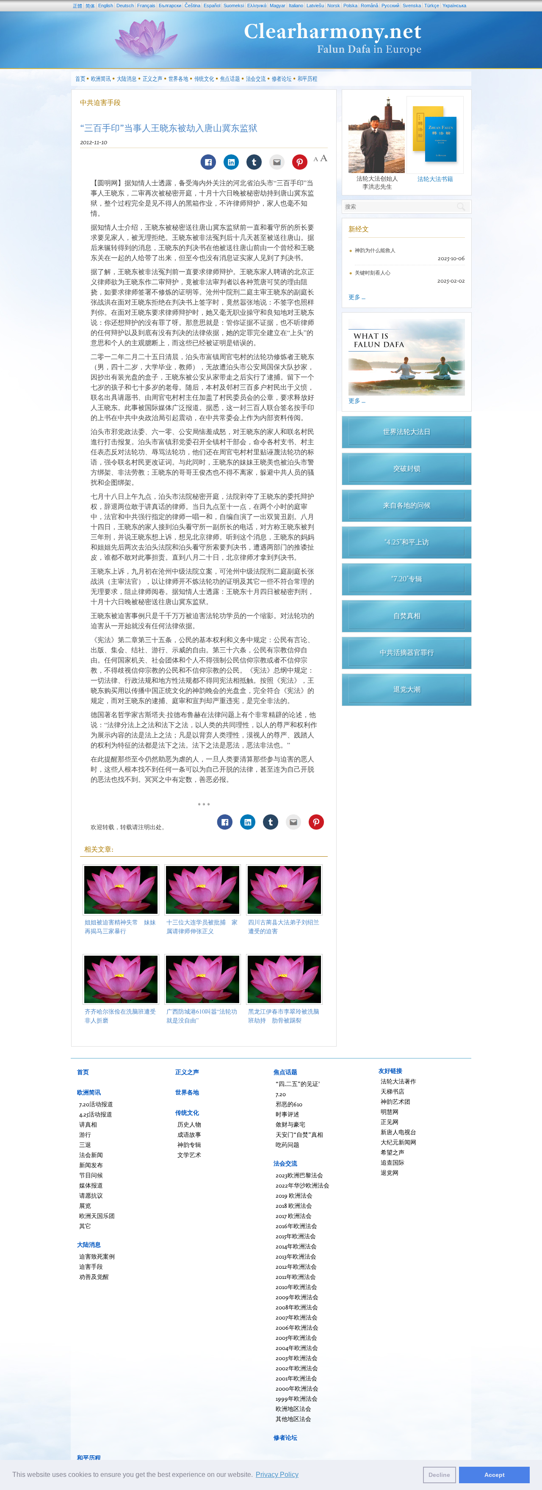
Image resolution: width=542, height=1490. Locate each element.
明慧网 (389, 1111)
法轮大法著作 (398, 1081)
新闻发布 (91, 1164)
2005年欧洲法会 (296, 1337)
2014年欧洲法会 (296, 1246)
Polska (350, 5)
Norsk (333, 5)
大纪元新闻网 (398, 1142)
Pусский (390, 5)
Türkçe (431, 5)
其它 (85, 1225)
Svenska (412, 5)
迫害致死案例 (97, 1256)
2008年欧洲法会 (297, 1307)
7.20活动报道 (96, 1104)
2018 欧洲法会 (294, 1205)
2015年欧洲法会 (296, 1236)
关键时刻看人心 (372, 272)
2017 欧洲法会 (294, 1215)
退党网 (389, 1172)
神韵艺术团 (395, 1101)
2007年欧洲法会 (297, 1317)
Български (170, 5)
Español (212, 5)
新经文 (358, 229)
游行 (85, 1134)
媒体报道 (91, 1185)
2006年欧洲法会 (297, 1327)
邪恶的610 (289, 1104)
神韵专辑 (189, 1144)
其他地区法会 (293, 1418)
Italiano (296, 5)
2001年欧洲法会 (296, 1378)
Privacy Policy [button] (277, 1474)
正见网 (389, 1121)
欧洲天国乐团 (97, 1215)
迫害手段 (91, 1266)
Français (146, 5)
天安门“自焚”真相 (299, 1134)
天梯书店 (392, 1091)
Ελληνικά (256, 5)
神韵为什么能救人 (375, 250)
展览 (85, 1205)
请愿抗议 (91, 1195)
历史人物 (189, 1124)
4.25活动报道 (95, 1114)
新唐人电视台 (398, 1131)
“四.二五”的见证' (298, 1083)
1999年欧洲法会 (297, 1398)
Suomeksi (234, 5)
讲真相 (88, 1124)
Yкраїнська (454, 5)
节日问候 (91, 1175)
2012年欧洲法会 (296, 1266)
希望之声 (392, 1152)
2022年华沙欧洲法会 (302, 1185)
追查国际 (392, 1162)
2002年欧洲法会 (297, 1368)
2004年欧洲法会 (297, 1347)
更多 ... (356, 296)
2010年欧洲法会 (296, 1286)
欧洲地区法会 (293, 1408)
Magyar (277, 5)
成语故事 (189, 1134)
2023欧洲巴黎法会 (299, 1175)
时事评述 (287, 1114)
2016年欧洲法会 (296, 1225)
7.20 (281, 1093)
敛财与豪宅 (290, 1124)
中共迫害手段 (100, 102)
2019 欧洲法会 (294, 1195)
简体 (90, 5)
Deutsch (125, 5)
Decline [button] (439, 1474)
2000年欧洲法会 (297, 1388)
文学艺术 (189, 1154)
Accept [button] (494, 1474)
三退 (85, 1144)
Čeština (192, 5)
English (105, 5)
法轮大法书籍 (435, 178)
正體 (77, 5)
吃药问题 (287, 1144)
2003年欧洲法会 (297, 1357)
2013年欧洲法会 (296, 1256)
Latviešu (315, 5)
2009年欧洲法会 (297, 1296)
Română (369, 5)
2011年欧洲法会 (296, 1276)
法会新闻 (91, 1154)
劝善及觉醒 (94, 1276)
